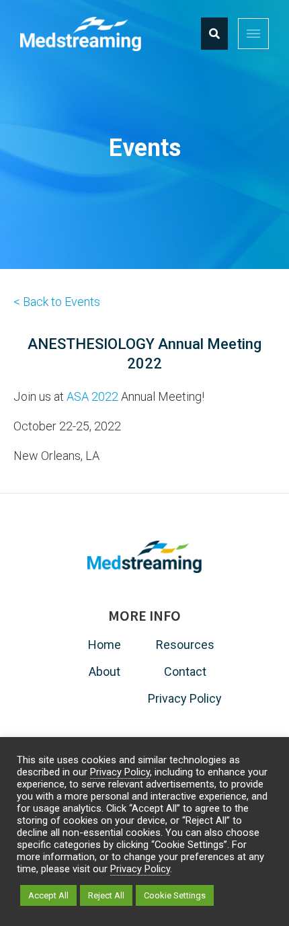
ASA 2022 (92, 396)
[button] (253, 33)
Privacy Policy (120, 772)
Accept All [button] (48, 895)
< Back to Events (56, 302)
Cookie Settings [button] (175, 895)
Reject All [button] (106, 895)
